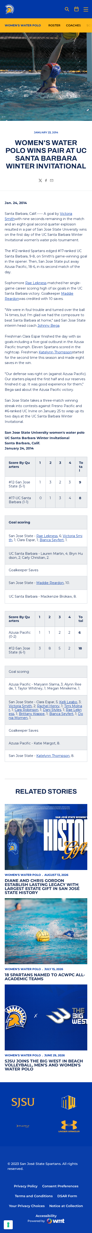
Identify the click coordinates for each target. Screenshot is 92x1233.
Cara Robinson (26, 710)
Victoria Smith (20, 706)
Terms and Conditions (34, 1196)
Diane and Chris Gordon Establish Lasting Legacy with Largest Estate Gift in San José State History (42, 886)
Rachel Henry (48, 706)
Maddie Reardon (50, 583)
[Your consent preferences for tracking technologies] (8, 1224)
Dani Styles (52, 710)
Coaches (73, 25)
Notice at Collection (66, 1206)
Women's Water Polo (23, 875)
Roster (54, 25)
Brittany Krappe (32, 714)
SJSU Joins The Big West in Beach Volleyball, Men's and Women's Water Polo (44, 1065)
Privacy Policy (26, 1186)
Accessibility (46, 1215)
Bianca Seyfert (52, 540)
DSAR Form (67, 1196)
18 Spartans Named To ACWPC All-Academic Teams (45, 976)
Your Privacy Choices (27, 1206)
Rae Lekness (35, 283)
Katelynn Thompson (55, 352)
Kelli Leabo (68, 702)
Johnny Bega (48, 325)
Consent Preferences (60, 1186)
